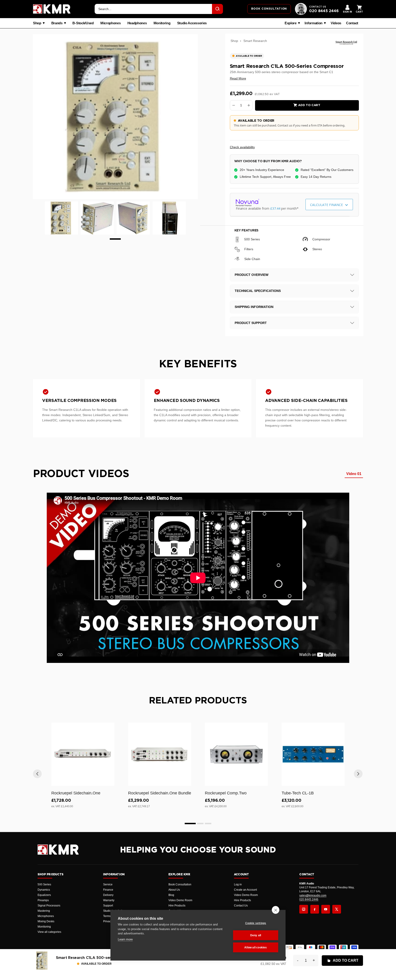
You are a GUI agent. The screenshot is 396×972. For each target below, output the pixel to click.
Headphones (137, 23)
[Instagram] (303, 909)
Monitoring (162, 23)
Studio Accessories (192, 23)
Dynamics (44, 889)
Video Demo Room (180, 900)
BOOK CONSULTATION (269, 8)
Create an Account (245, 889)
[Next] (358, 773)
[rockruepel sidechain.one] (82, 754)
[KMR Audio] (52, 9)
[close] (275, 910)
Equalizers (44, 895)
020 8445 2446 (324, 11)
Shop (37, 23)
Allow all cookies (255, 947)
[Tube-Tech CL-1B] (313, 754)
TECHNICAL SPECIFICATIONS (258, 291)
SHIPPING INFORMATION (254, 307)
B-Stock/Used (83, 23)
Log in (238, 884)
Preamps (43, 900)
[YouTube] (325, 909)
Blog (171, 895)
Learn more (125, 939)
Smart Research (255, 41)
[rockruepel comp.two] (236, 754)
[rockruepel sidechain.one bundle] (159, 754)
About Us (174, 889)
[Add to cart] (109, 781)
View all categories (49, 932)
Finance (108, 889)
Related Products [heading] (198, 700)
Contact (352, 23)
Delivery (108, 895)
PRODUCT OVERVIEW (251, 275)
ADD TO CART (345, 960)
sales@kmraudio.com (312, 895)
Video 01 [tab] (353, 474)
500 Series (44, 884)
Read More (238, 78)
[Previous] (37, 773)
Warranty (108, 900)
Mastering (44, 910)
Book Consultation (179, 884)
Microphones (110, 23)
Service (108, 884)
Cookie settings (255, 923)
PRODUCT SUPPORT (251, 323)
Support (108, 905)
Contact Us (241, 905)
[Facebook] (314, 909)
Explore (291, 23)
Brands (57, 23)
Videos (336, 23)
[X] (336, 909)
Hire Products (176, 905)
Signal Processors (49, 905)
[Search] (217, 9)
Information (313, 23)
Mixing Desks (46, 921)
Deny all (255, 935)
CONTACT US (317, 7)
